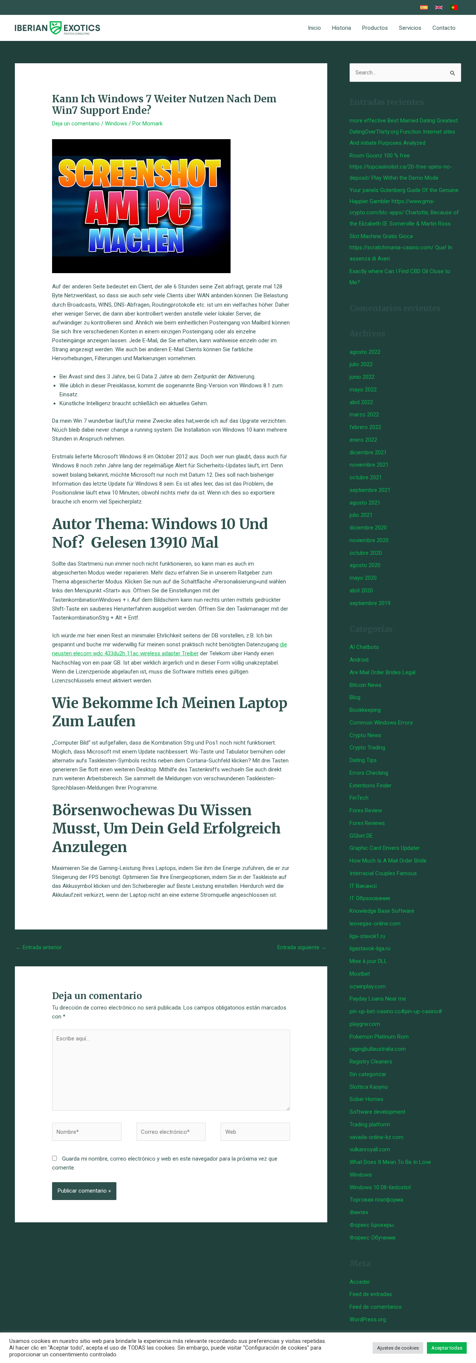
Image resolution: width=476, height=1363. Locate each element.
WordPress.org (368, 1319)
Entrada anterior (39, 947)
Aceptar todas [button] (446, 1348)
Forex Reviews (367, 823)
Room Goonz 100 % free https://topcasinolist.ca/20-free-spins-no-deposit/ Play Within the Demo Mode (401, 166)
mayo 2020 (363, 578)
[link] (424, 7)
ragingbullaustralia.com (378, 1049)
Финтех (359, 1212)
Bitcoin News (366, 685)
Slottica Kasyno (369, 1087)
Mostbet (360, 973)
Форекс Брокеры (372, 1225)
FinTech (359, 797)
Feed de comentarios (376, 1306)
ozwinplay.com (368, 986)
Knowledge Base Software (382, 911)
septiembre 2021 (370, 490)
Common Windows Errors (381, 722)
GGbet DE (361, 835)
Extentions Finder (371, 785)
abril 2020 (361, 590)
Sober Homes (366, 1099)
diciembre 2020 (368, 527)
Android (359, 659)
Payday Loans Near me (378, 998)
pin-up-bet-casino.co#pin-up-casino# (396, 1011)
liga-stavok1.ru (367, 936)
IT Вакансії (363, 886)
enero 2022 (363, 439)
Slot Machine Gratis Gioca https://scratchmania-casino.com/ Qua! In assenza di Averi (401, 247)
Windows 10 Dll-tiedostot (380, 1187)
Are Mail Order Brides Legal (382, 672)
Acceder (360, 1282)
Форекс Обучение (373, 1237)
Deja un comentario (76, 123)
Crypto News (365, 735)
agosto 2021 (365, 502)
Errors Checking (369, 773)
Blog (355, 697)
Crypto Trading (367, 747)
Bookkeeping (365, 710)
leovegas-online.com (375, 923)
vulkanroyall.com (370, 1149)
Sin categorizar (368, 1074)
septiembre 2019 (370, 603)
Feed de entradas (371, 1294)
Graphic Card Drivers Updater (385, 848)
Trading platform (370, 1124)
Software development (377, 1111)
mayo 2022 (363, 389)
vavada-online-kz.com (376, 1137)
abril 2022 (361, 402)
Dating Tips (363, 760)
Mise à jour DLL (368, 961)
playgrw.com (365, 1024)
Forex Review (366, 810)
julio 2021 (361, 515)
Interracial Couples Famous (383, 873)
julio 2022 (361, 364)
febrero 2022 (365, 427)
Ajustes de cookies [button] (398, 1348)
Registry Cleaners (371, 1061)
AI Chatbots (364, 647)
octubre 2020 (366, 553)
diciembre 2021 (368, 452)
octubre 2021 (366, 477)
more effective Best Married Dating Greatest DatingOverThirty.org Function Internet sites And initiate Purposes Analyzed (404, 131)
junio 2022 (362, 377)
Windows (116, 123)
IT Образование (370, 898)
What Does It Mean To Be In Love (390, 1162)
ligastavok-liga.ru (370, 948)
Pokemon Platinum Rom (379, 1036)
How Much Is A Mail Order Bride (388, 860)
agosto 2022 (365, 352)
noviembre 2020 (369, 540)
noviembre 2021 (369, 464)
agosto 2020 (365, 565)
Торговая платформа (376, 1199)
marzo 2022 (364, 414)
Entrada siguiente (302, 947)
